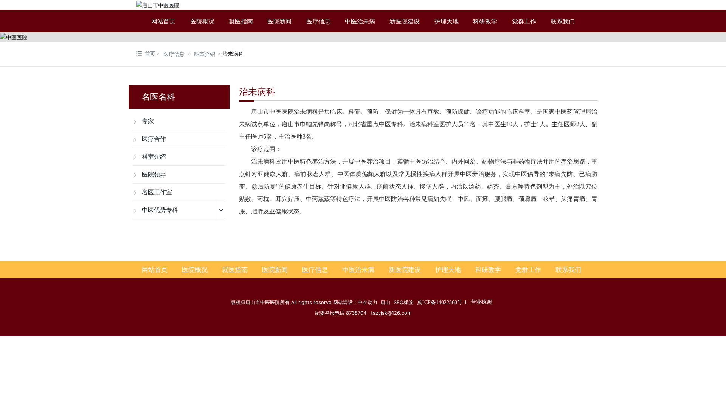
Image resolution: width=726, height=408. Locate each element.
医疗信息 (174, 54)
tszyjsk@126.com (391, 313)
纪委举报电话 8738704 (343, 313)
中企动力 (367, 302)
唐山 (385, 302)
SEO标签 (403, 302)
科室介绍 (204, 54)
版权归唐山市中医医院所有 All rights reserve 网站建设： (294, 302)
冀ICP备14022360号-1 (442, 302)
